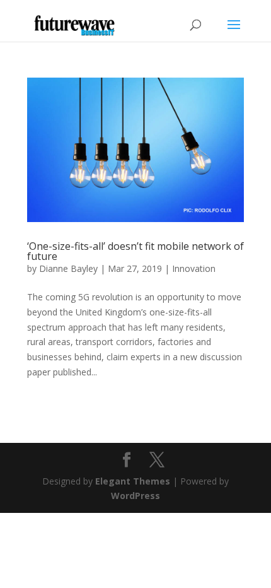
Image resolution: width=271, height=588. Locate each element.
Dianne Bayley (68, 268)
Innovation (194, 268)
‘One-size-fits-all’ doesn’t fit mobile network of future (135, 251)
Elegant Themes (132, 481)
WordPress (135, 496)
